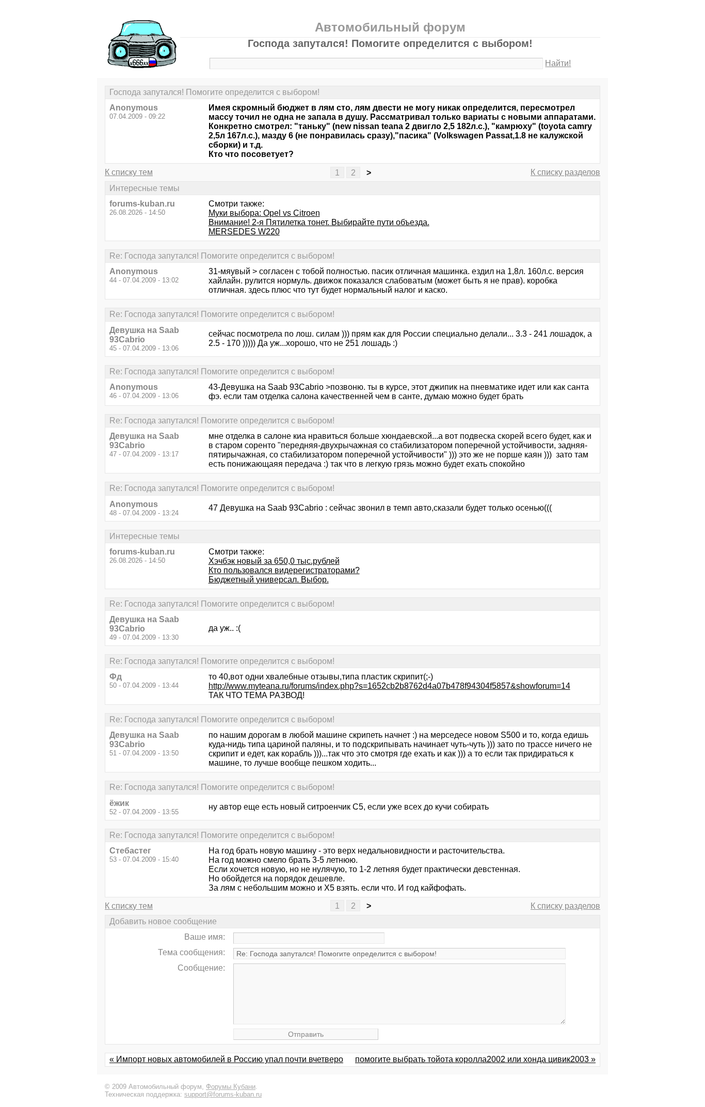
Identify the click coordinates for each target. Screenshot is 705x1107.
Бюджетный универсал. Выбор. (269, 579)
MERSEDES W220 (244, 231)
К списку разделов (565, 172)
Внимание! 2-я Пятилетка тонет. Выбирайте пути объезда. (319, 222)
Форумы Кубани (230, 1086)
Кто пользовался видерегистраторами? (284, 570)
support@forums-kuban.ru (223, 1094)
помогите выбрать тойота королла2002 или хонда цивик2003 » (475, 1059)
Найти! (558, 63)
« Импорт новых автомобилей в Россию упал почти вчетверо (226, 1059)
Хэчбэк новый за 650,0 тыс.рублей (274, 561)
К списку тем (129, 172)
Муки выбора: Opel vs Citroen (264, 213)
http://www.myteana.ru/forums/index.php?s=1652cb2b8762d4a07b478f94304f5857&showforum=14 (389, 686)
